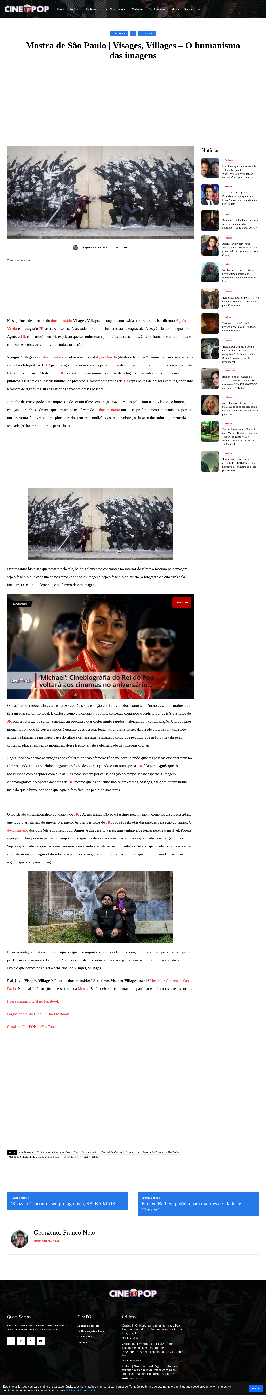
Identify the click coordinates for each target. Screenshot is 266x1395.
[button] (207, 9)
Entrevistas (230, 370)
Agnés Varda (106, 357)
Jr (138, 1152)
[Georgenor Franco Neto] (76, 247)
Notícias (147, 33)
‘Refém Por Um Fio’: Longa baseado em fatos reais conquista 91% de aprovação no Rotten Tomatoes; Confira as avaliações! (240, 354)
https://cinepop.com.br (46, 1240)
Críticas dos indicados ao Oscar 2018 (57, 1152)
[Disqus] (100, 1096)
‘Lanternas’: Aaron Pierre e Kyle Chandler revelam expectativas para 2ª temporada (240, 301)
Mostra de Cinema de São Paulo (161, 1152)
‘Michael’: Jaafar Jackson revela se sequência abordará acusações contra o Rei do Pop (240, 224)
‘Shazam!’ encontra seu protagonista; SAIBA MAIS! (64, 1203)
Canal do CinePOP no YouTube (31, 1026)
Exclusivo (229, 160)
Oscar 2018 (70, 1156)
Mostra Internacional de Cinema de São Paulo (34, 1156)
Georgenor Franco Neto (94, 247)
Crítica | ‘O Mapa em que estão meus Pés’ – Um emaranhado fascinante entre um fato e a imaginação (153, 1329)
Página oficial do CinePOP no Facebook (38, 1014)
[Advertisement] (133, 93)
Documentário (89, 1152)
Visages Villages (89, 1156)
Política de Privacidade (80, 1390)
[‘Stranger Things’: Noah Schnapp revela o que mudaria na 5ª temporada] (210, 323)
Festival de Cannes (111, 1152)
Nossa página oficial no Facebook (33, 1001)
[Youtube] (41, 1341)
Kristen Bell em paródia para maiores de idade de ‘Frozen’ (191, 1207)
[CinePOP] (27, 9)
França (129, 365)
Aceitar (256, 1388)
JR (41, 328)
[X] (31, 1341)
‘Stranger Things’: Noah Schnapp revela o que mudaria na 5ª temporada (239, 327)
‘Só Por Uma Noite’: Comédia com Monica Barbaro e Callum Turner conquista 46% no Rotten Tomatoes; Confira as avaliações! (239, 437)
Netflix (228, 317)
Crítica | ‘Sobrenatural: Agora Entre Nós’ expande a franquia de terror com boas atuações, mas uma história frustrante (151, 1369)
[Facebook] (35, 1247)
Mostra (83, 988)
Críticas (119, 33)
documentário (61, 320)
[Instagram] (21, 1341)
